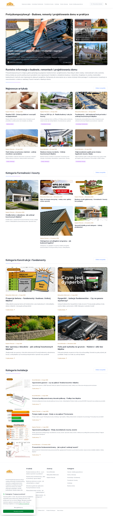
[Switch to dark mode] (106, 4)
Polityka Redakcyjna (50, 510)
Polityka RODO (41, 510)
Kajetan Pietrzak (10, 111)
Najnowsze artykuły (26, 4)
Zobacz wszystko (100, 88)
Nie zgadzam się (18, 507)
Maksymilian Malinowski (81, 111)
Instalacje (57, 4)
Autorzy (49, 468)
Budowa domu (79, 20)
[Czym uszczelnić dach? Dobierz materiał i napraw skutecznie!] (39, 42)
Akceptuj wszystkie (18, 511)
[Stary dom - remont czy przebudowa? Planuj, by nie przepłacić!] (91, 30)
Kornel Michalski (44, 149)
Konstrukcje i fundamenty (37, 4)
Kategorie (70, 468)
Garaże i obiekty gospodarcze (76, 4)
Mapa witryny (60, 510)
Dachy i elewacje (64, 4)
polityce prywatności (24, 503)
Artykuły (29, 468)
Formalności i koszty (48, 4)
